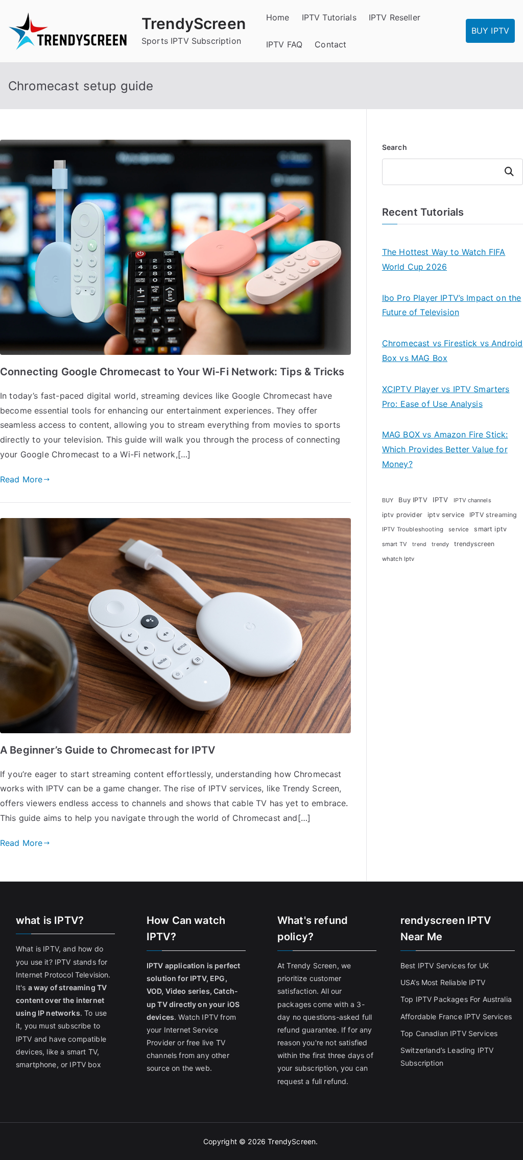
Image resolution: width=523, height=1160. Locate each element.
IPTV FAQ (284, 44)
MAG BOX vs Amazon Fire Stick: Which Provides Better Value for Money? (445, 449)
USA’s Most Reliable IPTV (442, 982)
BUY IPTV (490, 30)
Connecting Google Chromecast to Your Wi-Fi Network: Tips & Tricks (172, 372)
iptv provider (402, 515)
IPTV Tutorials (329, 17)
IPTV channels (472, 500)
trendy (440, 544)
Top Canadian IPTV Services (450, 1033)
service (458, 529)
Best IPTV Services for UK (445, 965)
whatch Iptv (398, 558)
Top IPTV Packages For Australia (456, 999)
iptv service (445, 515)
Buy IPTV (412, 500)
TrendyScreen (193, 23)
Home (278, 17)
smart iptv (490, 529)
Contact (330, 44)
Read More (21, 479)
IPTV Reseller (394, 17)
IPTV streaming (493, 515)
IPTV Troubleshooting (412, 529)
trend (419, 544)
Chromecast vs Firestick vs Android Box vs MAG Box (452, 350)
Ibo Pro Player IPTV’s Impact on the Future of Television (451, 305)
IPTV (440, 500)
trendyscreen (474, 544)
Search (394, 147)
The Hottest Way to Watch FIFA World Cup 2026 (444, 259)
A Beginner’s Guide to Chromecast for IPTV (108, 750)
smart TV (394, 544)
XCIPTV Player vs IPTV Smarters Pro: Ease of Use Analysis (446, 396)
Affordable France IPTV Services (456, 1016)
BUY (387, 500)
